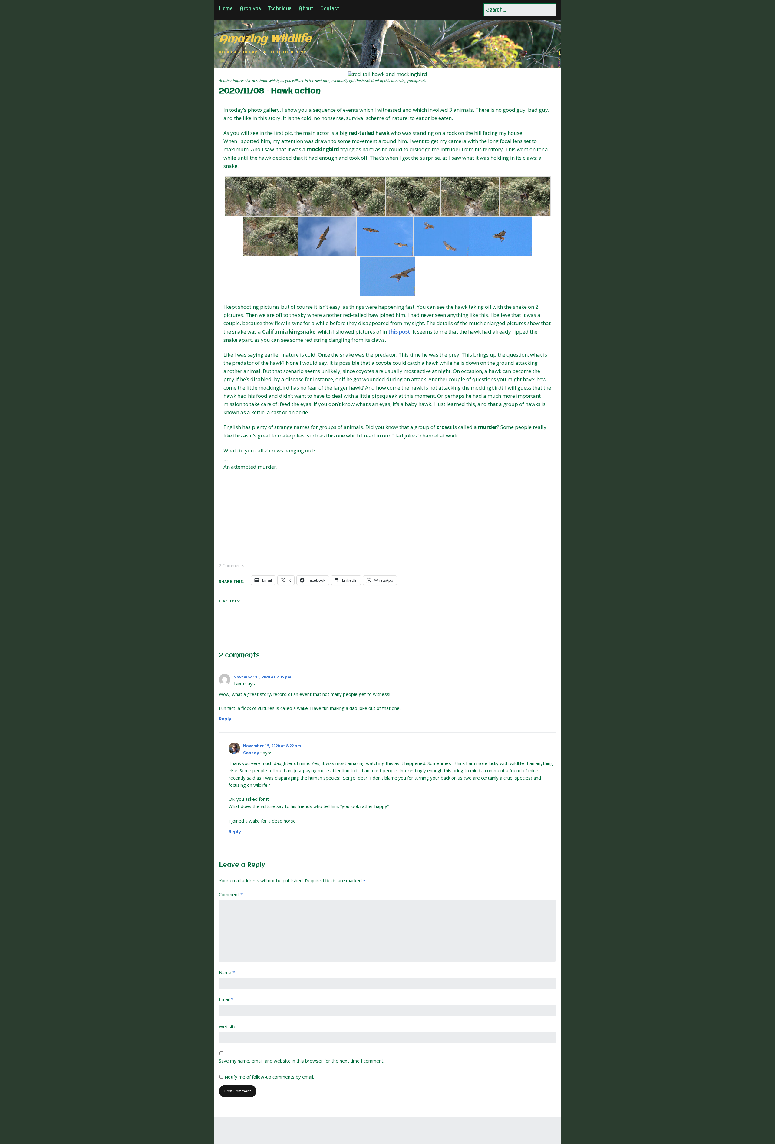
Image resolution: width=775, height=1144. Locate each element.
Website (227, 1026)
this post (399, 331)
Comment (231, 894)
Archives (250, 8)
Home (226, 8)
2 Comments (231, 565)
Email (226, 999)
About (305, 8)
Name (227, 972)
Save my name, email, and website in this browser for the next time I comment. (301, 1061)
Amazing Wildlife (265, 39)
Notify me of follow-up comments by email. (269, 1077)
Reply (225, 719)
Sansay (251, 753)
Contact (329, 8)
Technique (280, 8)
